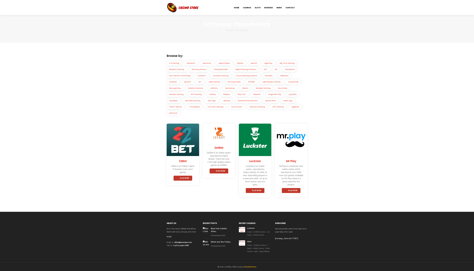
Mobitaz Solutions (195, 88)
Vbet (249, 241)
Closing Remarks (221, 69)
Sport (256, 251)
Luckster (255, 161)
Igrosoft (187, 82)
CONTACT (290, 7)
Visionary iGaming (257, 107)
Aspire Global (224, 63)
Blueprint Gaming (176, 69)
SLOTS (258, 7)
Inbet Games (214, 82)
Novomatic (282, 88)
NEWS (279, 7)
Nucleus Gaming (176, 94)
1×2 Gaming (174, 63)
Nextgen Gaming (263, 88)
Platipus (226, 94)
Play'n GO (241, 94)
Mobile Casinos (258, 248)
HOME (236, 7)
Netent (245, 88)
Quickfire (293, 94)
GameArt (269, 75)
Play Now (184, 178)
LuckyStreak (293, 82)
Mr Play (291, 161)
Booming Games (199, 69)
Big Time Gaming (287, 63)
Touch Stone (236, 107)
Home (229, 30)
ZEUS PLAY (173, 113)
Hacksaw (173, 82)
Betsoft (254, 63)
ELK (276, 69)
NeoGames (230, 88)
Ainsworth (191, 63)
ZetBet (218, 148)
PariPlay (212, 94)
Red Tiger (212, 100)
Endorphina (290, 69)
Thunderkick (194, 107)
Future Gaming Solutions (246, 75)
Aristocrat (207, 63)
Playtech (257, 94)
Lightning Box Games (272, 82)
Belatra (240, 63)
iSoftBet (251, 82)
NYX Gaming (196, 94)
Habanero (284, 75)
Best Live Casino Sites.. (219, 230)
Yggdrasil (295, 107)
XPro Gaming (278, 107)
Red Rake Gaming (192, 100)
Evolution (202, 75)
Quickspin (173, 100)
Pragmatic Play (274, 94)
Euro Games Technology (179, 75)
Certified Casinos (259, 232)
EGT (265, 69)
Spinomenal (270, 100)
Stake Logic (288, 100)
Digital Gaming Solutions (245, 69)
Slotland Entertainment (248, 100)
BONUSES (268, 7)
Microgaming (175, 88)
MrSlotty (214, 88)
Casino (249, 232)
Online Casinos (258, 235)
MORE (169, 237)
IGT (199, 82)
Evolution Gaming (220, 75)
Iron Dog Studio (234, 82)
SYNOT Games (175, 107)
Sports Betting (264, 251)
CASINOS (247, 7)
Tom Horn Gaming (215, 107)
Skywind (226, 100)
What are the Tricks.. (221, 242)
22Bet (183, 161)
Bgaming (268, 63)
